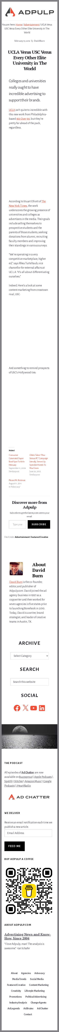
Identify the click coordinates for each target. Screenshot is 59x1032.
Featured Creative (39, 537)
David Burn (15, 582)
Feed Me (14, 846)
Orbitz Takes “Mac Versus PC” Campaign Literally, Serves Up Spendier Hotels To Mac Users (39, 461)
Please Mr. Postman (17, 480)
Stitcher (18, 781)
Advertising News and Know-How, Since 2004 (27, 936)
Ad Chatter (27, 772)
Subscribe (39, 524)
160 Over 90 (23, 118)
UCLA (12, 110)
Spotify (8, 781)
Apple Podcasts (43, 777)
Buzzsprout (25, 777)
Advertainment (22, 537)
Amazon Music (33, 781)
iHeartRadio (23, 785)
